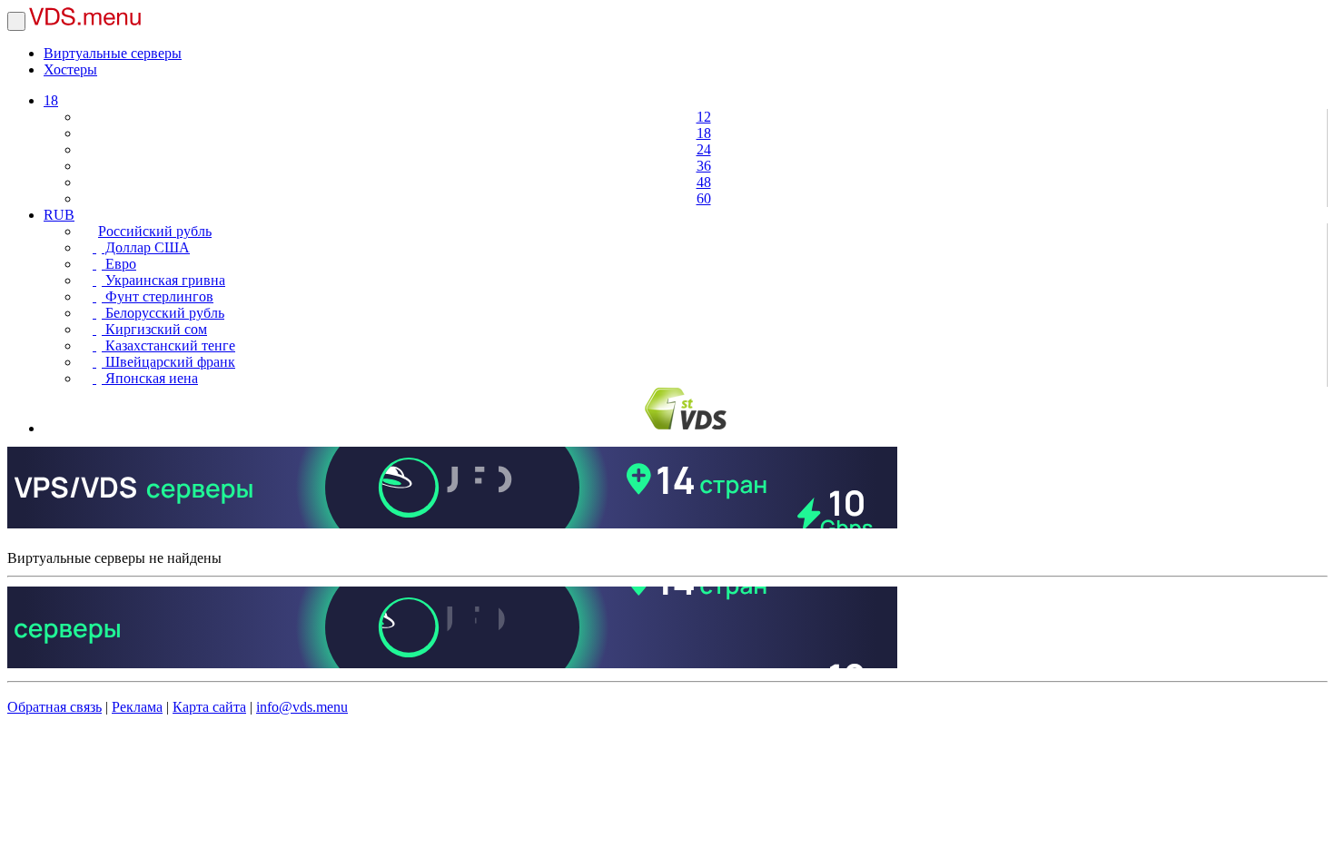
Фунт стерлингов (157, 296)
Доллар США (146, 247)
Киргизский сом (154, 329)
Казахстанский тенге (168, 345)
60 (704, 198)
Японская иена (150, 378)
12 (704, 116)
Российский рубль (155, 231)
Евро (119, 263)
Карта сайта (209, 707)
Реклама (137, 707)
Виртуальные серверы (113, 53)
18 (51, 100)
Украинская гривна (163, 280)
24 (704, 149)
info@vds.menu (302, 707)
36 (704, 165)
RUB (59, 214)
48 (704, 182)
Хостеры (70, 69)
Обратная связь (54, 707)
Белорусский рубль (163, 313)
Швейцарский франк (168, 362)
